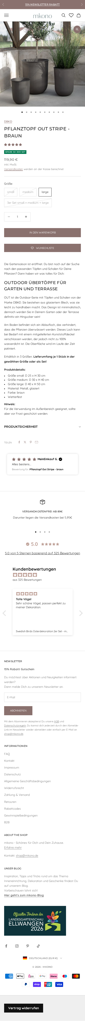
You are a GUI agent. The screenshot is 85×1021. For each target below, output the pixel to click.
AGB (56, 721)
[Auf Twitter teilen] (25, 442)
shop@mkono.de (13, 733)
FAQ (7, 754)
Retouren (10, 802)
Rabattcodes (12, 808)
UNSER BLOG (12, 868)
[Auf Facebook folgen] (6, 946)
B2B (6, 822)
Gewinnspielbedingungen (21, 815)
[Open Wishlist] (71, 15)
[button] (42, 464)
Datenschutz (12, 774)
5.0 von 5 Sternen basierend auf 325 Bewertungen (42, 553)
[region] (42, 64)
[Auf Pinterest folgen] (28, 946)
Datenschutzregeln (15, 725)
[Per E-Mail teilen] (36, 442)
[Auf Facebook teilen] (19, 442)
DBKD (8, 121)
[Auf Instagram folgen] (17, 946)
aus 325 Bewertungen (27, 580)
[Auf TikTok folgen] (38, 946)
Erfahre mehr (13, 847)
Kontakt (9, 761)
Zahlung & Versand (17, 795)
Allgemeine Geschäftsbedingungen (27, 781)
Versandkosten (13, 169)
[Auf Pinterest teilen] (30, 442)
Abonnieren (18, 710)
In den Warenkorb (43, 232)
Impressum (11, 767)
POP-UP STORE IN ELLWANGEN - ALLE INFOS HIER (42, 6)
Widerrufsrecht (14, 788)
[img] (45, 574)
